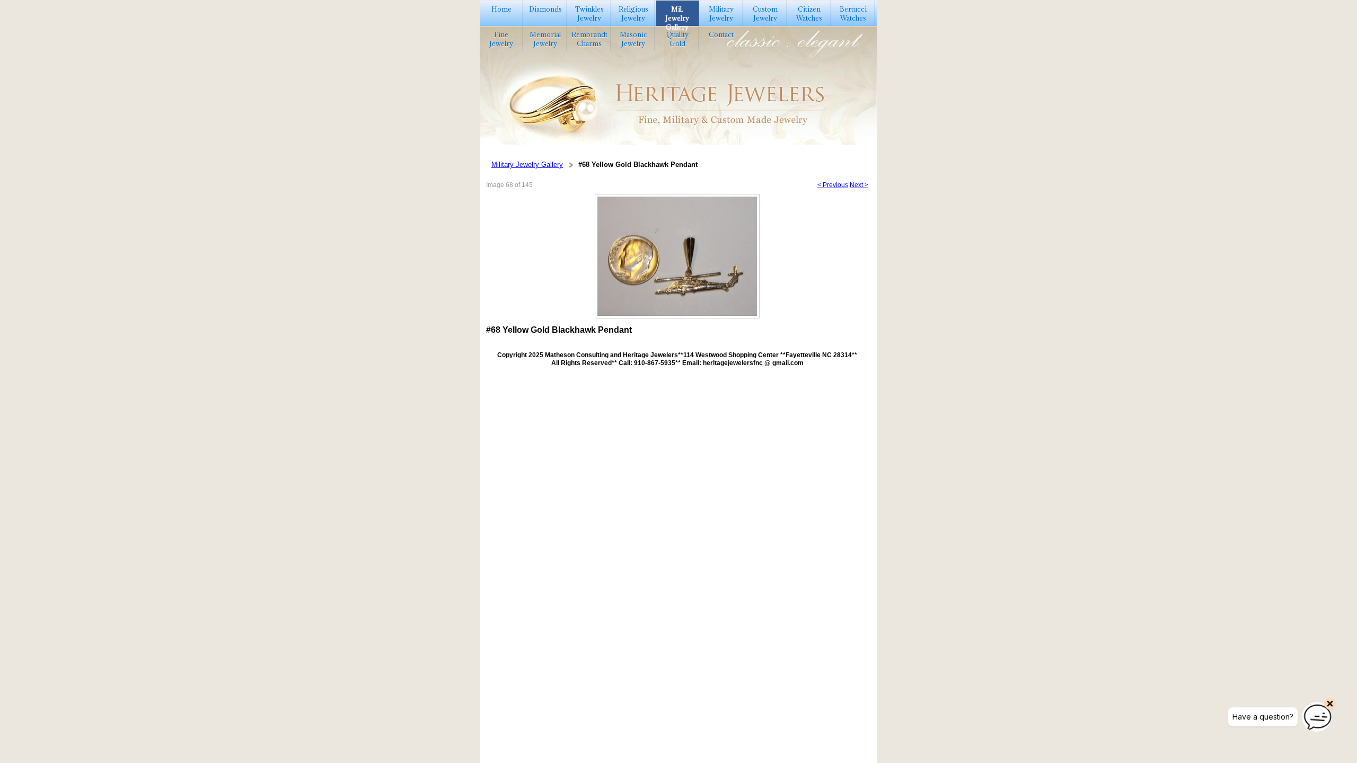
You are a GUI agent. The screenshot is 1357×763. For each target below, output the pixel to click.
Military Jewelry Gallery (527, 164)
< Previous (832, 185)
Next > (859, 185)
